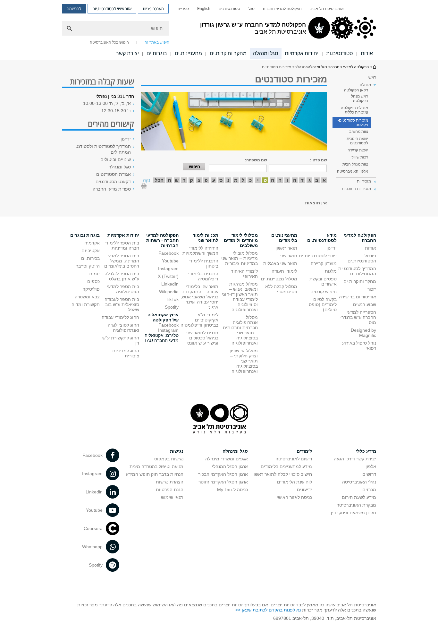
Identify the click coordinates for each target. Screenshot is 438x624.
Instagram (168, 268)
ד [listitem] (302, 180)
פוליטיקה (91, 289)
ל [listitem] (243, 180)
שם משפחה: (256, 160)
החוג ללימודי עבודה (120, 317)
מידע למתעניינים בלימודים (286, 466)
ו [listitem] (287, 180)
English (203, 8)
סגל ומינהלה (235, 451)
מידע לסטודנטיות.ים (322, 238)
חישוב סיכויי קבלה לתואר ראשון (282, 474)
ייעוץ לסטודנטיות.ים (318, 255)
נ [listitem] (228, 180)
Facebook (168, 253)
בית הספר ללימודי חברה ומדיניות (122, 245)
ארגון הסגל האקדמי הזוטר (223, 481)
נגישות (176, 451)
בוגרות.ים (157, 53)
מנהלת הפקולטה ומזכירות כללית (354, 110)
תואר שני (288, 255)
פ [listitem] (206, 180)
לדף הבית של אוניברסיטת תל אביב (374, 67)
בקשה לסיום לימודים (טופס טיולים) (323, 304)
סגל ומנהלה (265, 53)
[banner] (219, 30)
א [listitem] (324, 180)
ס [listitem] (221, 180)
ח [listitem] (272, 180)
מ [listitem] (236, 180)
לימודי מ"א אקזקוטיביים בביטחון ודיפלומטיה (199, 320)
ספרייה (183, 8)
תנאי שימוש (172, 497)
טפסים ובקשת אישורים (323, 281)
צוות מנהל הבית (355, 164)
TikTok (172, 299)
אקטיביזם (90, 250)
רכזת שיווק (359, 157)
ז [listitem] (280, 180)
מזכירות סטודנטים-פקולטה (353, 122)
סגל (251, 8)
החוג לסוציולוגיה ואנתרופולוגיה (123, 327)
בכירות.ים (90, 258)
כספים (93, 281)
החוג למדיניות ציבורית (125, 353)
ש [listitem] (177, 180)
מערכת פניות (153, 9)
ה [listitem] (294, 180)
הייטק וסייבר (88, 266)
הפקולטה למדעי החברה (282, 8)
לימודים (304, 451)
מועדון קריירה (324, 263)
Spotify (172, 307)
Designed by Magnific (363, 333)
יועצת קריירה (358, 150)
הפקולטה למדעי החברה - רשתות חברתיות (162, 240)
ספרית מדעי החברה (112, 189)
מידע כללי (366, 451)
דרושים (369, 474)
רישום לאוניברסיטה (293, 458)
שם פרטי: (318, 160)
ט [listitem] (265, 180)
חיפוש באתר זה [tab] (157, 42)
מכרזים (369, 489)
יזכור (371, 289)
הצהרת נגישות (169, 481)
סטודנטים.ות (339, 53)
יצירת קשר (127, 53)
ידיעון (126, 138)
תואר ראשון (286, 248)
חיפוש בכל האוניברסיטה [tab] (109, 42)
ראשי (372, 77)
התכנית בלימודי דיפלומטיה (203, 276)
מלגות (331, 271)
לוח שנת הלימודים (294, 481)
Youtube (170, 260)
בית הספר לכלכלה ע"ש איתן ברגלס (122, 276)
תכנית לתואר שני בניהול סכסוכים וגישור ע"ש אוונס (202, 338)
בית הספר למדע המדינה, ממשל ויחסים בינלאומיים (121, 261)
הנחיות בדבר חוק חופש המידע (154, 474)
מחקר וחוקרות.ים (228, 53)
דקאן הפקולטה (356, 90)
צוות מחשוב (358, 131)
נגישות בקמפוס (168, 458)
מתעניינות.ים (188, 53)
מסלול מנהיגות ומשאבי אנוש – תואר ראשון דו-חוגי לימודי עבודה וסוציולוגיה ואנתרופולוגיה (240, 296)
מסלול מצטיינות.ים (279, 278)
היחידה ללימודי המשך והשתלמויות (200, 250)
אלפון (371, 466)
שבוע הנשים (364, 304)
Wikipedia (169, 291)
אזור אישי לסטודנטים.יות (111, 9)
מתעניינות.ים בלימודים (284, 238)
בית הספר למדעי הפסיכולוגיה (123, 289)
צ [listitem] (199, 180)
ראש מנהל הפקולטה (359, 98)
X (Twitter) (168, 276)
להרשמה (74, 9)
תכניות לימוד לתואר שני (205, 238)
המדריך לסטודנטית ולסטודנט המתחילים (103, 149)
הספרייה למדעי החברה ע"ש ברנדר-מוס (358, 317)
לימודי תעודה (284, 271)
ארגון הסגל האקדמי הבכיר (223, 474)
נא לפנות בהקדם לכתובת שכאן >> (268, 609)
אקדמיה (92, 242)
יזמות (94, 273)
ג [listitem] (309, 180)
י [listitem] (258, 180)
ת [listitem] (169, 180)
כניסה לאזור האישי (294, 497)
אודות (367, 53)
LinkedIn (170, 283)
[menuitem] (327, 8)
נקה (146, 180)
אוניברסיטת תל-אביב (327, 8)
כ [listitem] (250, 180)
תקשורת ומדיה (86, 304)
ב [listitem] (316, 180)
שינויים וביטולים (115, 159)
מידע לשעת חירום (359, 497)
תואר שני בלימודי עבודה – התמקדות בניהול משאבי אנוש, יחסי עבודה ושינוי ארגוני (199, 297)
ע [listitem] (213, 180)
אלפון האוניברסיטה (352, 171)
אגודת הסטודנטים (113, 174)
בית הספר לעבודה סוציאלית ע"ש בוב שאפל (122, 304)
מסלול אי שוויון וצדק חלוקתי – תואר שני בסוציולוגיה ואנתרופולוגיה (244, 361)
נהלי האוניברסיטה (359, 481)
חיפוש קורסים (323, 291)
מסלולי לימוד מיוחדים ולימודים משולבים (241, 240)
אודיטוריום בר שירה (357, 296)
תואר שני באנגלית (280, 263)
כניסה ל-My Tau (232, 489)
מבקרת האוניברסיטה (356, 505)
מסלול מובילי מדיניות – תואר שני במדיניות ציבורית (239, 258)
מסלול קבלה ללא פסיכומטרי (281, 289)
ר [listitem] (184, 180)
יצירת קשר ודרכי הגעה (355, 458)
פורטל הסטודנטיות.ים (362, 258)
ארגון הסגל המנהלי (230, 466)
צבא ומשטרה (87, 296)
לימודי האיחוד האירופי (244, 274)
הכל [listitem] (159, 180)
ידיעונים (304, 489)
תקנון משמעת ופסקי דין (353, 512)
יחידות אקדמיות (301, 53)
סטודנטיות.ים (229, 8)
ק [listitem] (191, 180)
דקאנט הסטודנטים (113, 181)
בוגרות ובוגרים (85, 235)
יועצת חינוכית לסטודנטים (357, 140)
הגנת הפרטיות (169, 489)
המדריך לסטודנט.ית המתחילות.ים (357, 271)
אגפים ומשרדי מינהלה (226, 458)
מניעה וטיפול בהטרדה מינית (156, 466)
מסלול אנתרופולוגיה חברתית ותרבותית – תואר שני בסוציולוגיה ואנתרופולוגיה (240, 330)
